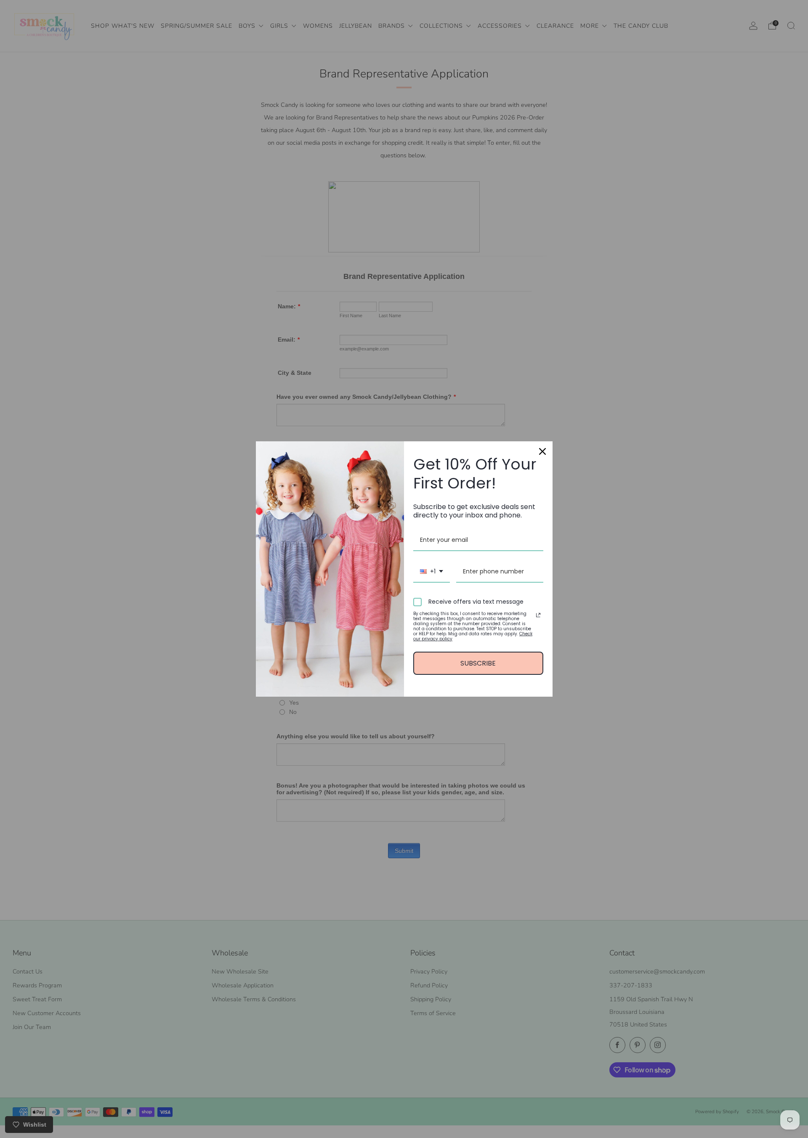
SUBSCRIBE (478, 663)
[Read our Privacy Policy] (538, 615)
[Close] (542, 451)
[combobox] (431, 572)
